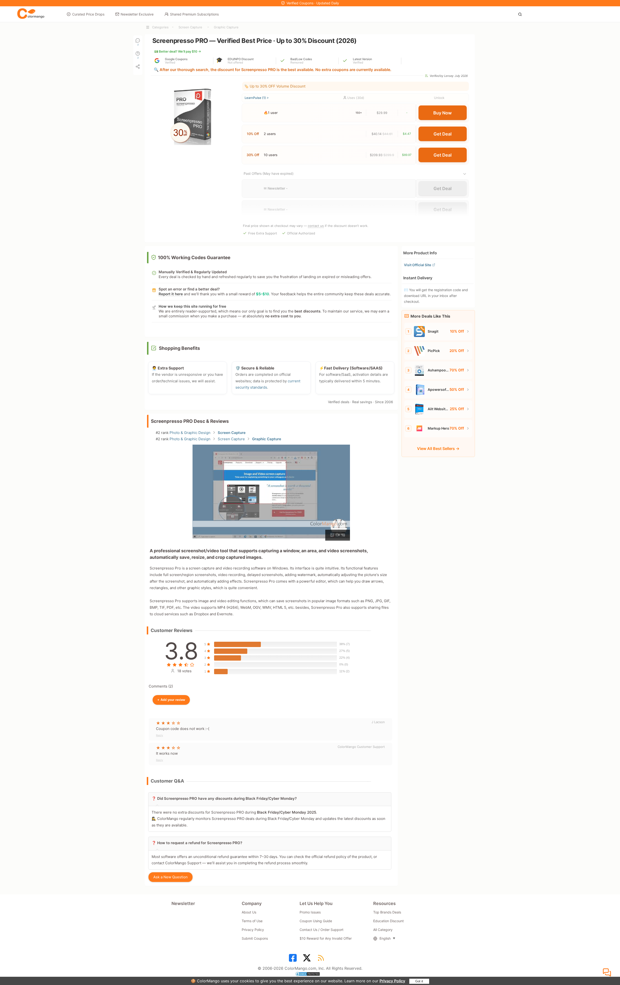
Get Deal (443, 133)
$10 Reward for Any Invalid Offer (326, 938)
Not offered (235, 62)
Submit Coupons (255, 938)
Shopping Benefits (179, 348)
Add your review (171, 700)
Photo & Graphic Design (190, 432)
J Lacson (378, 722)
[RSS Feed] (321, 959)
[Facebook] (293, 959)
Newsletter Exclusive (137, 14)
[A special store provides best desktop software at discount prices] (30, 14)
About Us (249, 912)
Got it (419, 981)
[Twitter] (307, 959)
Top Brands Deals (387, 912)
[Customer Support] (608, 972)
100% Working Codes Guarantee (194, 257)
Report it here (171, 294)
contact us (316, 226)
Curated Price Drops (88, 14)
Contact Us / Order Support (321, 930)
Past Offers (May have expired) (269, 173)
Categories (160, 27)
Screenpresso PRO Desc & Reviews (190, 421)
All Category (383, 930)
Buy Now (442, 112)
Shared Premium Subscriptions (194, 14)
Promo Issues (310, 912)
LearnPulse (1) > (257, 98)
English (385, 938)
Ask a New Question (170, 877)
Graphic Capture (226, 27)
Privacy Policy (392, 980)
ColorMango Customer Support (361, 747)
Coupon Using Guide (316, 921)
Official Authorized (301, 233)
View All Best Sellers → (438, 448)
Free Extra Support (262, 233)
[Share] (138, 66)
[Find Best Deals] (521, 14)
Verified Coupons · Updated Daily (313, 3)
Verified (170, 62)
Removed (296, 62)
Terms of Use (252, 921)
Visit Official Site (417, 265)
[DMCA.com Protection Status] (310, 974)
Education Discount (388, 921)
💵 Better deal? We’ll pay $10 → (177, 51)
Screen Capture (190, 27)
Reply (159, 735)
